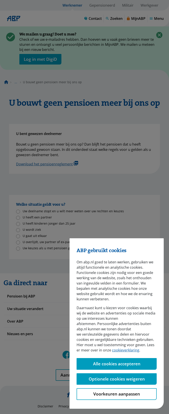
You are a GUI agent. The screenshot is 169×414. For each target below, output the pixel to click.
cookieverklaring (125, 350)
